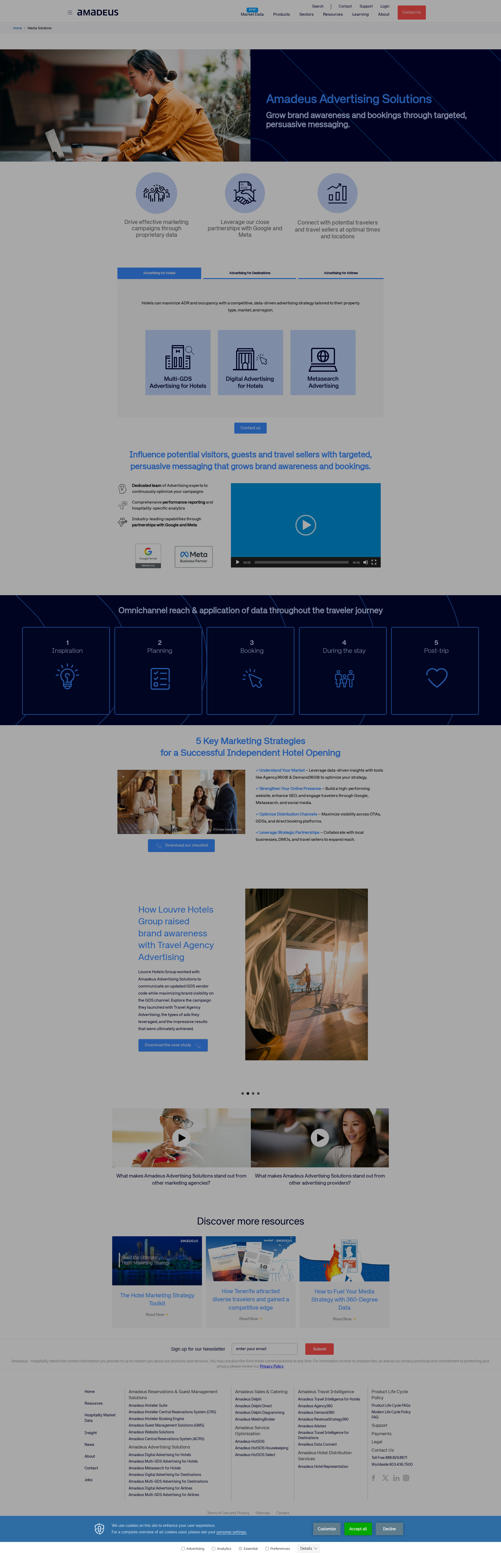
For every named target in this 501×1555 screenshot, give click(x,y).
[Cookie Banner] (250, 1535)
